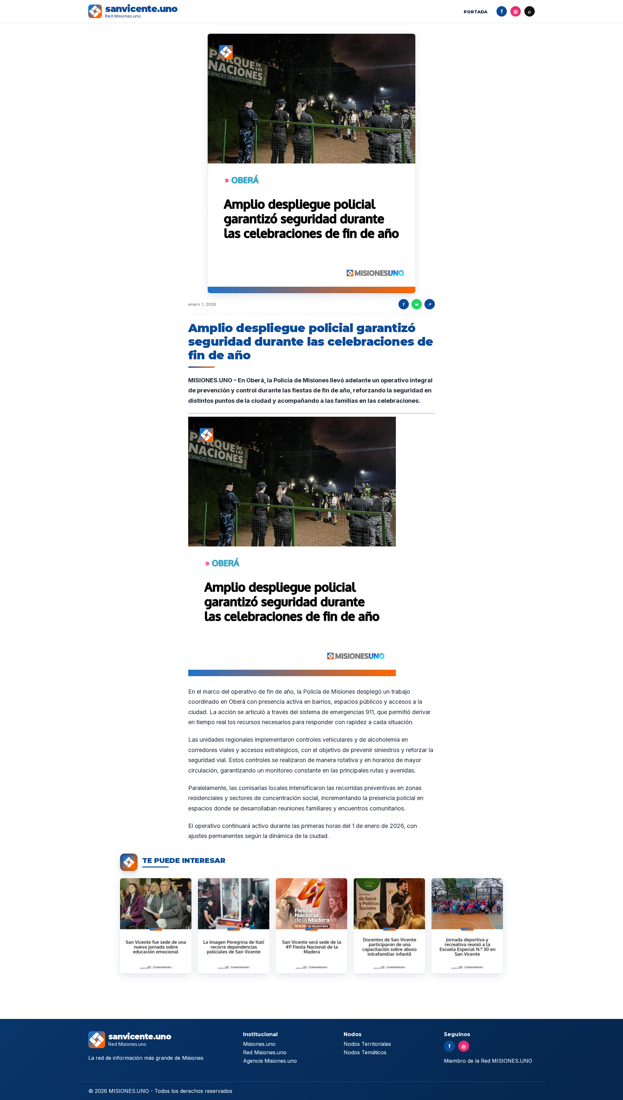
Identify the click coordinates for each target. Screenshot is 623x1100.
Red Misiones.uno (265, 1052)
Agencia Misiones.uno (270, 1061)
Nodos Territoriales (367, 1044)
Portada (475, 11)
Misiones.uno (259, 1044)
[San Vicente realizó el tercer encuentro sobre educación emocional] (155, 925)
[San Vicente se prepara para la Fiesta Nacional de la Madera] (311, 925)
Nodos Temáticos (365, 1052)
